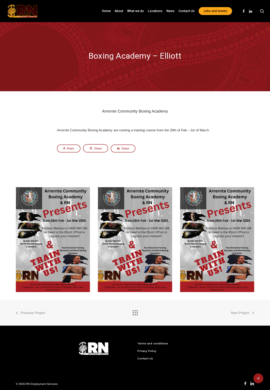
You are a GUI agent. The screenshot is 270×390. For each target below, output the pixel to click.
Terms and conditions (152, 343)
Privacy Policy (146, 350)
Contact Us (145, 358)
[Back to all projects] (135, 312)
